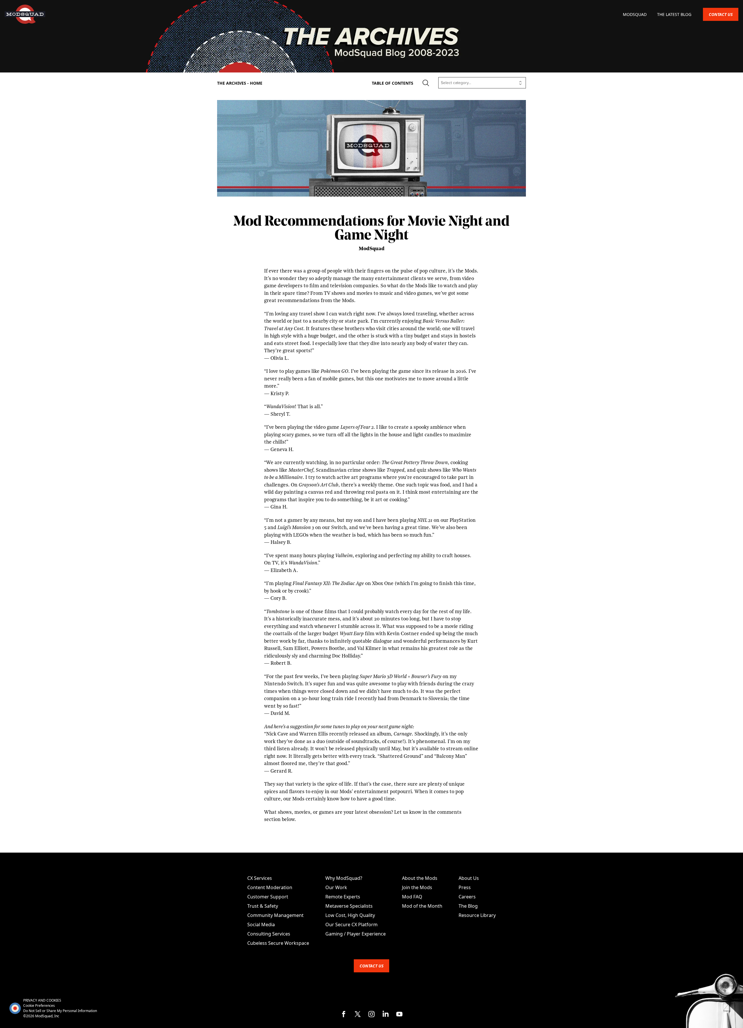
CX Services (259, 878)
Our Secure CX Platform (351, 924)
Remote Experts (342, 896)
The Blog (468, 906)
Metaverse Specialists (349, 906)
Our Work (336, 887)
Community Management (275, 915)
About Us (469, 878)
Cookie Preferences (39, 1005)
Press (465, 887)
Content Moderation (269, 887)
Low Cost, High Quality (350, 915)
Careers (467, 896)
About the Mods (419, 878)
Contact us (721, 14)
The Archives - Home (239, 83)
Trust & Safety (262, 906)
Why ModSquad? (343, 878)
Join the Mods (417, 887)
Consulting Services (268, 934)
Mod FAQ (412, 896)
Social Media (261, 924)
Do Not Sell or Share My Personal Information (60, 1010)
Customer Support (267, 896)
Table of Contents (392, 83)
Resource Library (477, 915)
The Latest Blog (674, 14)
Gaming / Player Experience (355, 934)
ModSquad (635, 14)
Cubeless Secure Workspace (278, 943)
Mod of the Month (422, 906)
